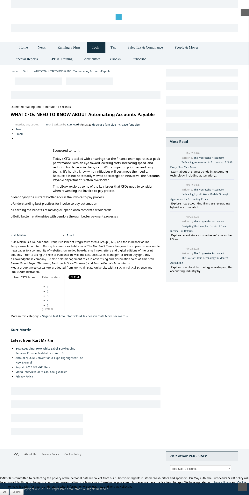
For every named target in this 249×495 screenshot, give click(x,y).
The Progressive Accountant (209, 157)
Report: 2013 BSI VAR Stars (33, 367)
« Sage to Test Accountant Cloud (61, 316)
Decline (16, 491)
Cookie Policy (72, 454)
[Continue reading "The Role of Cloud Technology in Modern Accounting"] (170, 267)
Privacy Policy (24, 376)
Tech (25, 71)
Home (14, 71)
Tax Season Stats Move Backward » (105, 316)
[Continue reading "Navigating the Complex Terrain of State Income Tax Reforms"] (170, 235)
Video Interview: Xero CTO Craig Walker (41, 372)
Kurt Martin (73, 124)
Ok (4, 491)
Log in (18, 17)
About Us (30, 454)
